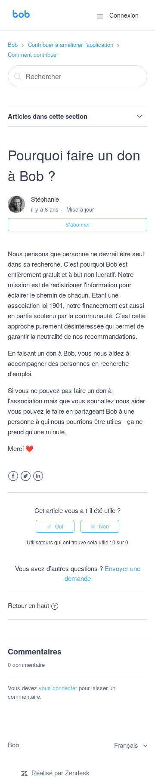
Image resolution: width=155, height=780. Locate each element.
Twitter (25, 476)
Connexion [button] (124, 15)
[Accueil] (21, 19)
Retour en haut (28, 605)
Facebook (13, 476)
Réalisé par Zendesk (60, 773)
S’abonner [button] (77, 224)
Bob (13, 44)
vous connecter (58, 688)
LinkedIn (38, 476)
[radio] (55, 526)
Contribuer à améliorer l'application (70, 44)
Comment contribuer (33, 54)
